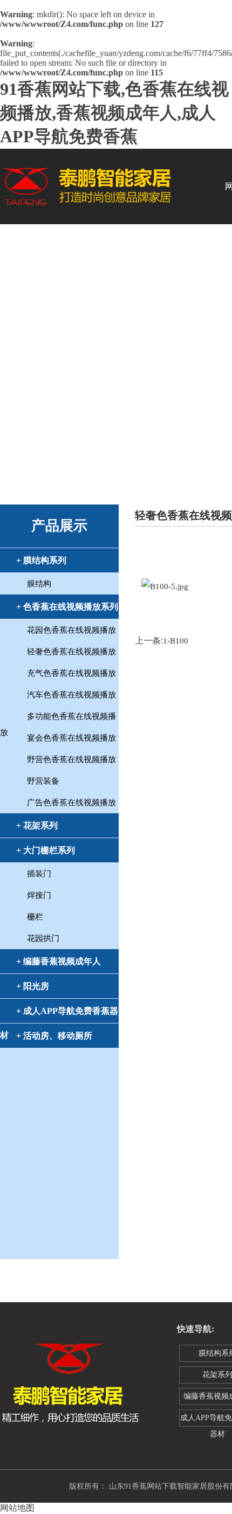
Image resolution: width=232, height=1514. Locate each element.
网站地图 (17, 1507)
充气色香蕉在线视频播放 (71, 673)
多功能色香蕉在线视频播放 (58, 718)
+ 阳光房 (32, 986)
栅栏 (35, 916)
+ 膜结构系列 (41, 560)
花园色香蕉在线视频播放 (71, 630)
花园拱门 (43, 938)
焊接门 (39, 895)
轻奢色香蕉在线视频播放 (71, 651)
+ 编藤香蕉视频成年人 (58, 961)
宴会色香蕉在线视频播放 (71, 738)
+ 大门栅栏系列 (45, 850)
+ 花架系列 (37, 825)
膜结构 (39, 583)
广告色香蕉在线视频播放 (71, 802)
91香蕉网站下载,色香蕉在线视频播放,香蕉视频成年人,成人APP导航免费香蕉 (114, 112)
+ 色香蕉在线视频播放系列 (67, 606)
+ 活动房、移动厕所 (54, 1035)
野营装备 (43, 781)
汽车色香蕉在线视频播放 (71, 694)
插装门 (39, 873)
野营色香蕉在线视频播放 (71, 759)
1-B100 (175, 641)
